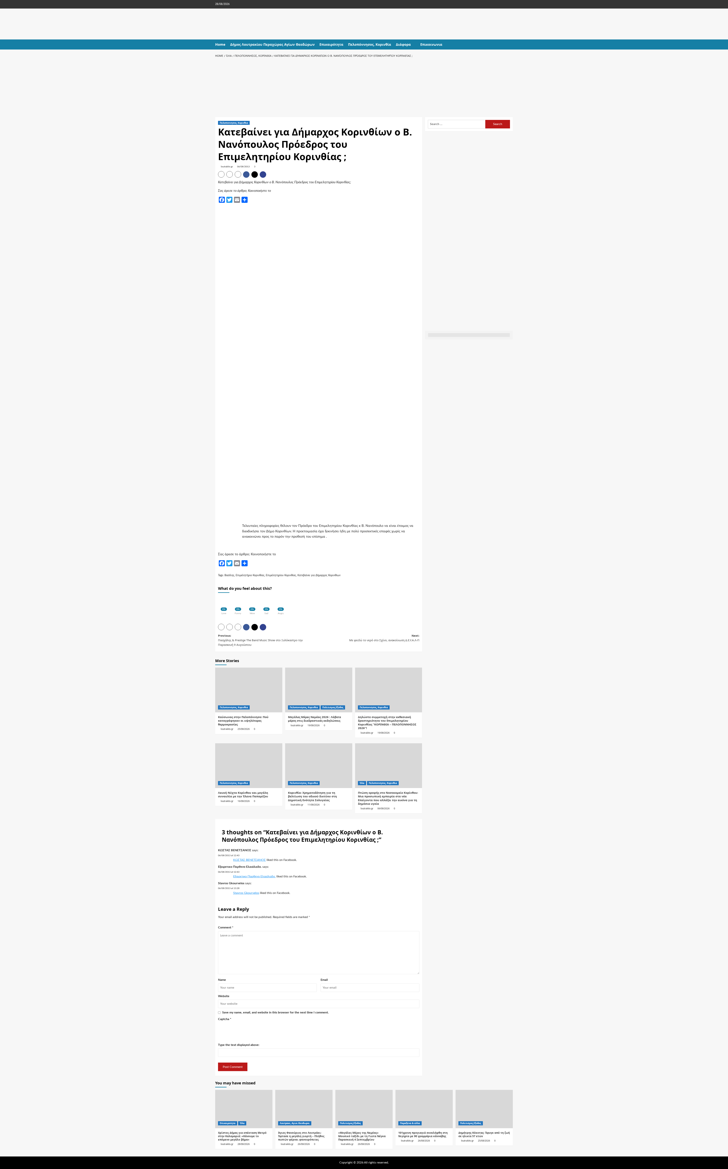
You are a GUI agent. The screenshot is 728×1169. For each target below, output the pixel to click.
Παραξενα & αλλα (410, 1123)
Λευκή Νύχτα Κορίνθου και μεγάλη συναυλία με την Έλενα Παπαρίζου (243, 794)
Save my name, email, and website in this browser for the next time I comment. (275, 1012)
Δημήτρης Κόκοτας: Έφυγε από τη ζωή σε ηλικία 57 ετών (484, 1134)
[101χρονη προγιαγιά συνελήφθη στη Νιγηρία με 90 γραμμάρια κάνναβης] (424, 1109)
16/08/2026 (244, 801)
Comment (225, 927)
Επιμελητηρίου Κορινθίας (281, 575)
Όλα (362, 783)
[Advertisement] (364, 86)
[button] (510, 44)
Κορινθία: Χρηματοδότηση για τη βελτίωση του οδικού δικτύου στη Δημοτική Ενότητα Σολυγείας (312, 796)
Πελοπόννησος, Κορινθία (369, 44)
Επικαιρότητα (331, 44)
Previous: (260, 640)
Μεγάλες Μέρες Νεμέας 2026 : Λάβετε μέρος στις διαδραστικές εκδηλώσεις (314, 719)
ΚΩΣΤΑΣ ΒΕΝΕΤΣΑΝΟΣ (234, 850)
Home (220, 44)
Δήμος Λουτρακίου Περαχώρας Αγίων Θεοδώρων (272, 44)
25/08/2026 (244, 729)
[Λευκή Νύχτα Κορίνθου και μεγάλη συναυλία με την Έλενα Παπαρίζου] (248, 765)
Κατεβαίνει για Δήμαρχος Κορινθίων (318, 575)
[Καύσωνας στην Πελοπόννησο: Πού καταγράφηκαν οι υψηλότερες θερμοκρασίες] (248, 690)
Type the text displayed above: (238, 1044)
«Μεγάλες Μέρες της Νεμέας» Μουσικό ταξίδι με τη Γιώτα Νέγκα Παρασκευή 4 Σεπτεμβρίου (362, 1136)
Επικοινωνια (431, 44)
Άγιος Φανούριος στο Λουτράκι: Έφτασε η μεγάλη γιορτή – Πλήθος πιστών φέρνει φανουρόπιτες (301, 1136)
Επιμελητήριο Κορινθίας (250, 575)
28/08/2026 (244, 1144)
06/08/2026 (383, 808)
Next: (384, 638)
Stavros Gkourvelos (231, 883)
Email (324, 979)
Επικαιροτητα (227, 1123)
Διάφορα (403, 44)
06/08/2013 (243, 166)
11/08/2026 (314, 804)
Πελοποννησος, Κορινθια (234, 122)
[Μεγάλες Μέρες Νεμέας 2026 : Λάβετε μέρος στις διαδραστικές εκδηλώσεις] (318, 690)
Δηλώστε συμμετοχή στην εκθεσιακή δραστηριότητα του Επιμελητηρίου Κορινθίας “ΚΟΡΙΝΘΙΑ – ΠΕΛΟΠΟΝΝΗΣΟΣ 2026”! (387, 722)
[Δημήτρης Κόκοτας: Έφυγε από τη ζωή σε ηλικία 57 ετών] (484, 1109)
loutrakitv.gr (227, 166)
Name (222, 979)
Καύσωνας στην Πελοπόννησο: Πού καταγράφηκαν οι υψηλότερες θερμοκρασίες (243, 720)
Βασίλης (229, 575)
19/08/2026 (314, 725)
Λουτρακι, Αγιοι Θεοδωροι (295, 1123)
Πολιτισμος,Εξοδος (332, 707)
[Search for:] (456, 124)
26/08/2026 (304, 1144)
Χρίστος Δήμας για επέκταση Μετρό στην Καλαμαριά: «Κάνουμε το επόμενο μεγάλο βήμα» (242, 1136)
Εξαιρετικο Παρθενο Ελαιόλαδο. (240, 866)
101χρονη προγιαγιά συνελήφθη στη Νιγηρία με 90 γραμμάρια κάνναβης (423, 1134)
